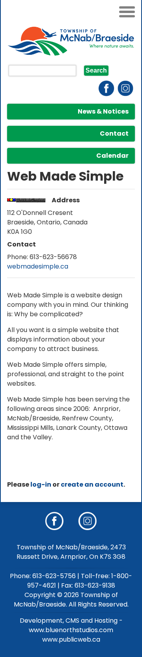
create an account (92, 484)
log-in (40, 484)
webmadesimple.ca (37, 266)
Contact (114, 133)
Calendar (112, 155)
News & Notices (103, 111)
